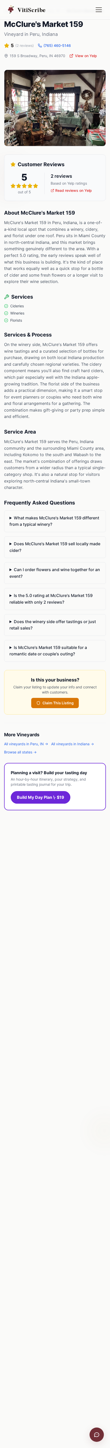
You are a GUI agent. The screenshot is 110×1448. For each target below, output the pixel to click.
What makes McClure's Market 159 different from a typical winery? (54, 521)
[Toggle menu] (99, 9)
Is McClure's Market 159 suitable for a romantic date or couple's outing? (48, 651)
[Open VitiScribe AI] (97, 1435)
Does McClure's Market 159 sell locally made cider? (54, 547)
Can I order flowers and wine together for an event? (54, 573)
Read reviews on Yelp (73, 190)
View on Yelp (86, 56)
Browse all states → (20, 752)
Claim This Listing (58, 703)
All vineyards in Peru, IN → (26, 744)
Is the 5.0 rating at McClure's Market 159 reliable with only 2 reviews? (51, 599)
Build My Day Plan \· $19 (40, 797)
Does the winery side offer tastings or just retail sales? (52, 625)
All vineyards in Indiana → (72, 744)
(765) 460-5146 (57, 45)
